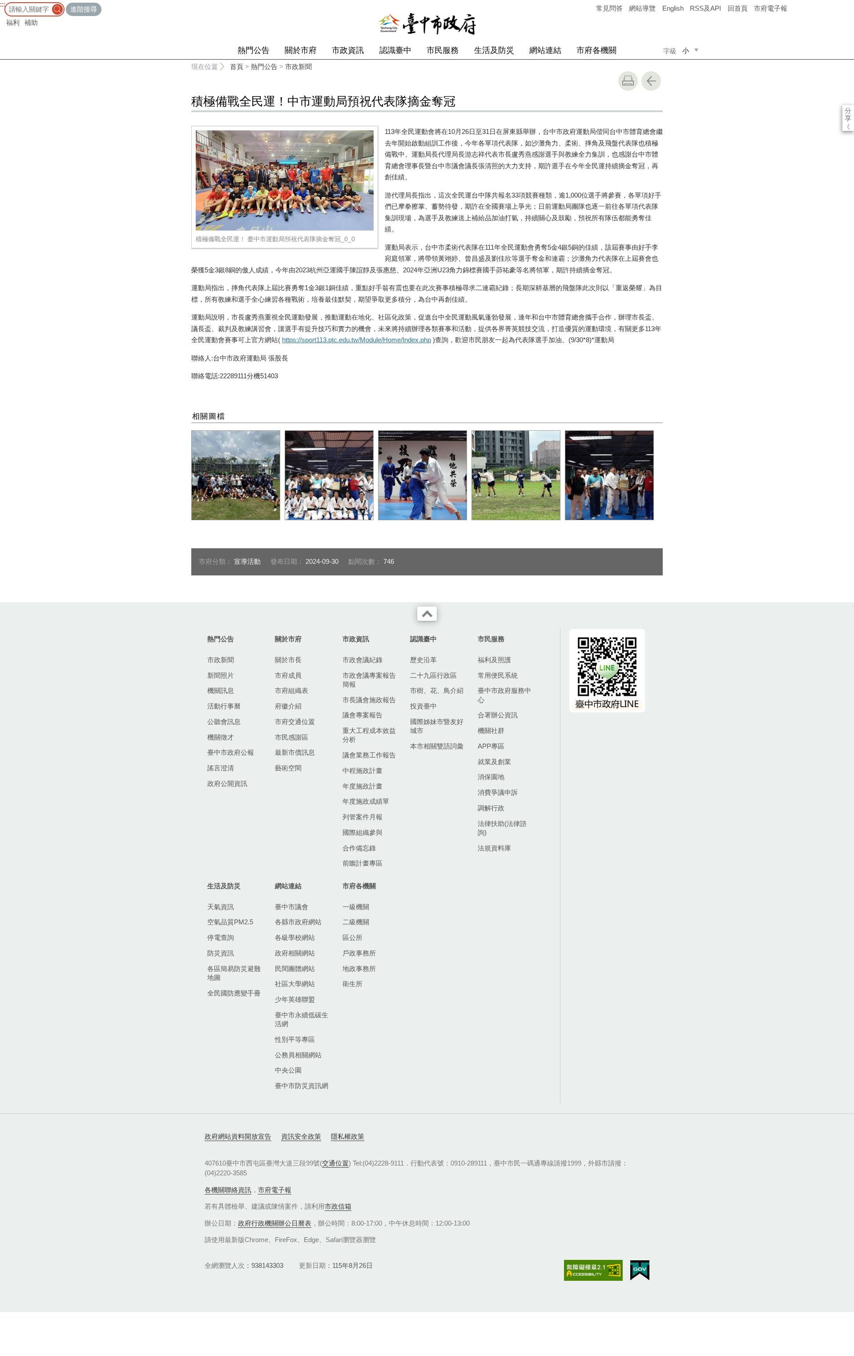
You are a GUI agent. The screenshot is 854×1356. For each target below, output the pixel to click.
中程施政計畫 (362, 770)
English (673, 8)
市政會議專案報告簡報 (369, 680)
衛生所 (352, 984)
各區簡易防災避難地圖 (234, 973)
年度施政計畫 (362, 786)
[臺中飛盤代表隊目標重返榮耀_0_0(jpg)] (235, 475)
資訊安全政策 (301, 1136)
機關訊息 (220, 690)
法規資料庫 (494, 848)
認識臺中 (395, 50)
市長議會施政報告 (369, 700)
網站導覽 (642, 8)
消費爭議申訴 (498, 792)
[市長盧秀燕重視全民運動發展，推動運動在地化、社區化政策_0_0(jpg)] (609, 475)
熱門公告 (254, 50)
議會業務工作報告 (369, 755)
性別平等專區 (295, 1039)
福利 (13, 22)
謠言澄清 (220, 768)
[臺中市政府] (427, 24)
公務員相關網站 (298, 1055)
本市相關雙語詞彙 (436, 746)
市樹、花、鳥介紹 (436, 690)
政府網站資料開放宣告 (238, 1136)
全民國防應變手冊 (234, 993)
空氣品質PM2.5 (230, 922)
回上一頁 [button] (651, 81)
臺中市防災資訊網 (301, 1085)
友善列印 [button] (628, 81)
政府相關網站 (295, 953)
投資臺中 (423, 706)
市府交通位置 (295, 721)
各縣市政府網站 (298, 922)
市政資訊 (348, 50)
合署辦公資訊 (498, 715)
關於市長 (288, 660)
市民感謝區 (291, 737)
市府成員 (288, 675)
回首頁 (738, 8)
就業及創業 (494, 761)
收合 (427, 614)
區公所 (352, 937)
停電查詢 (220, 937)
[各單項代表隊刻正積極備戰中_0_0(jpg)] (515, 475)
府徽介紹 (288, 706)
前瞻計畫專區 (362, 863)
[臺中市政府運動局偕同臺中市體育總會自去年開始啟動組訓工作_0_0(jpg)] (422, 475)
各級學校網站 (295, 937)
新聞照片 (220, 675)
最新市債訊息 (295, 752)
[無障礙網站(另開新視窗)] (593, 1270)
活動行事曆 (224, 706)
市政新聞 (298, 66)
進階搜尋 (83, 9)
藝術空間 (288, 768)
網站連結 (545, 50)
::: (2, 4)
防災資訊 (220, 953)
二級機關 (355, 922)
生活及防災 (494, 50)
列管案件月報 (362, 817)
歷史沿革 (423, 660)
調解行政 (491, 808)
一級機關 (355, 907)
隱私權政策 (347, 1136)
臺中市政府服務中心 (504, 695)
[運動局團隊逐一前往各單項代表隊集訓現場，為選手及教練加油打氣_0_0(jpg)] (329, 475)
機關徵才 (220, 737)
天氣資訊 (220, 907)
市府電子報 (770, 8)
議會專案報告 (362, 715)
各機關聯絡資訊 (228, 1190)
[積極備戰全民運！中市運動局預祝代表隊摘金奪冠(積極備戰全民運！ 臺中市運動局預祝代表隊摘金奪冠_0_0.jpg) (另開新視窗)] (285, 180)
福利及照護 (494, 660)
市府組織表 (291, 690)
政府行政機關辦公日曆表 (274, 1223)
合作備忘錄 (359, 848)
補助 (31, 22)
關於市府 (301, 50)
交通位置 (335, 1163)
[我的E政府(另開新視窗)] (639, 1270)
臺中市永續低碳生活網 (301, 1019)
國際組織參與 (362, 832)
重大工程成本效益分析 (369, 735)
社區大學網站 (295, 984)
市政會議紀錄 (362, 660)
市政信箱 (338, 1206)
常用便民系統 (498, 675)
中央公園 (288, 1070)
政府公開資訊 (227, 783)
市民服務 (443, 50)
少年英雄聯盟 (295, 999)
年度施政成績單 (365, 801)
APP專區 (491, 746)
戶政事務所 (359, 953)
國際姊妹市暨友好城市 (436, 726)
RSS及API (705, 8)
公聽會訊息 (224, 721)
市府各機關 (596, 50)
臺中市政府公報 (230, 752)
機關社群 (491, 730)
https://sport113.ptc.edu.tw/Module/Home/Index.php (356, 340)
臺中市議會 (291, 907)
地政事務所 (359, 968)
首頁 (236, 66)
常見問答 (609, 8)
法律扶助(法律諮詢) (502, 828)
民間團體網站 (295, 968)
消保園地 (491, 777)
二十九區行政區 (433, 675)
